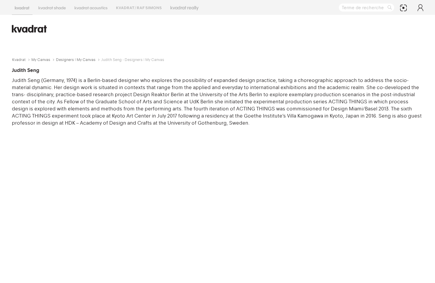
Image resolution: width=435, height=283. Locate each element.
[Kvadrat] (22, 7)
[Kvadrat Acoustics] (91, 7)
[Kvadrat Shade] (52, 7)
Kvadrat (19, 59)
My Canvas (40, 59)
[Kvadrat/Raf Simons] (139, 7)
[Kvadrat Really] (184, 7)
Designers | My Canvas (76, 59)
